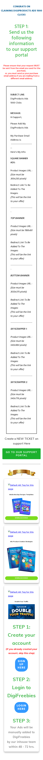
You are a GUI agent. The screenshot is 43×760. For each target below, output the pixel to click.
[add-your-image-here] (21, 506)
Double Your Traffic (21, 601)
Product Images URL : (21, 171)
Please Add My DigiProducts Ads (21, 138)
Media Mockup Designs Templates (21, 494)
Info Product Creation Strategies (21, 541)
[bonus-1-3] (21, 487)
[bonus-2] (21, 534)
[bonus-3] (21, 594)
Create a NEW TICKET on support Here (21, 441)
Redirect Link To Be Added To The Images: (20, 189)
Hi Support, (16, 117)
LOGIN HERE (21, 707)
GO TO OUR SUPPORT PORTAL (21, 454)
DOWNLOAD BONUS (21, 518)
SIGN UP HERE (21, 665)
